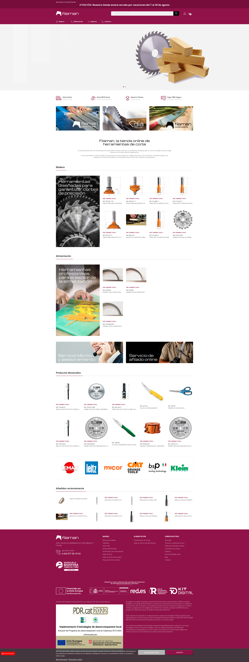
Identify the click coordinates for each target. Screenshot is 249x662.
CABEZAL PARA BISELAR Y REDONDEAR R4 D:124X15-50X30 (152, 446)
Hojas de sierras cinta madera (112, 557)
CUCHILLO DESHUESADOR (148, 408)
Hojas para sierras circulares (111, 560)
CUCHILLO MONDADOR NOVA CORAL (124, 445)
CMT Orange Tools (109, 198)
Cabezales (106, 543)
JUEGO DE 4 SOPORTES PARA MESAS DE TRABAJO (136, 237)
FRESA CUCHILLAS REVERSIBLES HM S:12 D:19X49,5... (184, 500)
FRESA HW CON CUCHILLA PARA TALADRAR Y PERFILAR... (124, 409)
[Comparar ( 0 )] (189, 13)
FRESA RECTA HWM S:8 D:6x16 (182, 203)
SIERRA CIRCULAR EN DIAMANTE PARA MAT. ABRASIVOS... (183, 237)
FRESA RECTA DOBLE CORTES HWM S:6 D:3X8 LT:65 (149, 500)
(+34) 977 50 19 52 (71, 553)
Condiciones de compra (172, 549)
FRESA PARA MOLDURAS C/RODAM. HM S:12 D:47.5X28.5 (136, 203)
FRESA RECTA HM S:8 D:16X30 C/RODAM (184, 516)
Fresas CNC (106, 546)
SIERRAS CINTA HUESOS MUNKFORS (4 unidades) (113, 292)
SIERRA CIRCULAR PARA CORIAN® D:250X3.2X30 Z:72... (96, 409)
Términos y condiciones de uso (174, 543)
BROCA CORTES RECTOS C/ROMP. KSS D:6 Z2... (68, 409)
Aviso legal (168, 540)
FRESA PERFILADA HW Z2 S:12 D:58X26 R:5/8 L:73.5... (113, 237)
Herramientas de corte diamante (113, 551)
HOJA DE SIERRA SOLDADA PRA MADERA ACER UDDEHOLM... (79, 499)
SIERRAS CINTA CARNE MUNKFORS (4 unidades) (136, 292)
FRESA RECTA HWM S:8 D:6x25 (159, 237)
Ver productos (70, 64)
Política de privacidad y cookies (175, 546)
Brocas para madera (109, 540)
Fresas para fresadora (110, 549)
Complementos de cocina (142, 540)
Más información (61, 659)
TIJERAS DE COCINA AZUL (176, 408)
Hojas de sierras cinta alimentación (145, 543)
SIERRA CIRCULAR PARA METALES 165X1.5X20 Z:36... (96, 446)
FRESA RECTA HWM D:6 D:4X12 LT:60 (114, 500)
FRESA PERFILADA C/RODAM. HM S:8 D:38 (113, 203)
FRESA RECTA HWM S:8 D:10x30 (159, 203)
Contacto (168, 560)
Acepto (179, 652)
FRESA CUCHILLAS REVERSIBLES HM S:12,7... (149, 516)
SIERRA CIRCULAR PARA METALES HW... (180, 446)
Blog (166, 557)
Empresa (168, 551)
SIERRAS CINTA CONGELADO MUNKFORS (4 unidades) (113, 326)
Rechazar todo (152, 652)
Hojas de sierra (107, 554)
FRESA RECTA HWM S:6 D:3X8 (114, 516)
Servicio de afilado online (173, 554)
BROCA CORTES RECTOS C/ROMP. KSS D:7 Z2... (68, 446)
